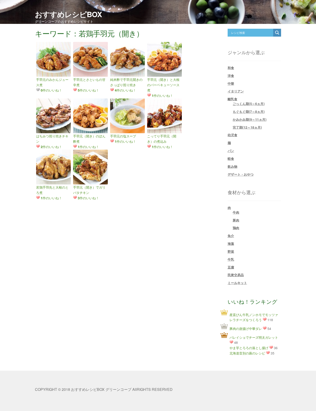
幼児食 (232, 135)
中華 (231, 83)
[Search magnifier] (277, 33)
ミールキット (237, 282)
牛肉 (236, 212)
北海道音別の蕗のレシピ (247, 353)
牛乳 (231, 259)
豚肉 (236, 220)
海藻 (231, 243)
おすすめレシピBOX (68, 14)
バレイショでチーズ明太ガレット (253, 337)
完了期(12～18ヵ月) (247, 127)
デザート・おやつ (241, 174)
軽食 (231, 158)
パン (231, 150)
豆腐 (231, 267)
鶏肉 (236, 227)
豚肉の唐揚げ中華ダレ (245, 328)
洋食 (231, 75)
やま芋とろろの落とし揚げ (248, 347)
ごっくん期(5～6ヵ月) (249, 103)
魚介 (231, 235)
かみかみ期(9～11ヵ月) (249, 119)
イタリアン (236, 91)
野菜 (231, 251)
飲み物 (232, 166)
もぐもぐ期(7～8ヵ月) (249, 111)
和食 (231, 67)
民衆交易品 (236, 274)
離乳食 (232, 99)
